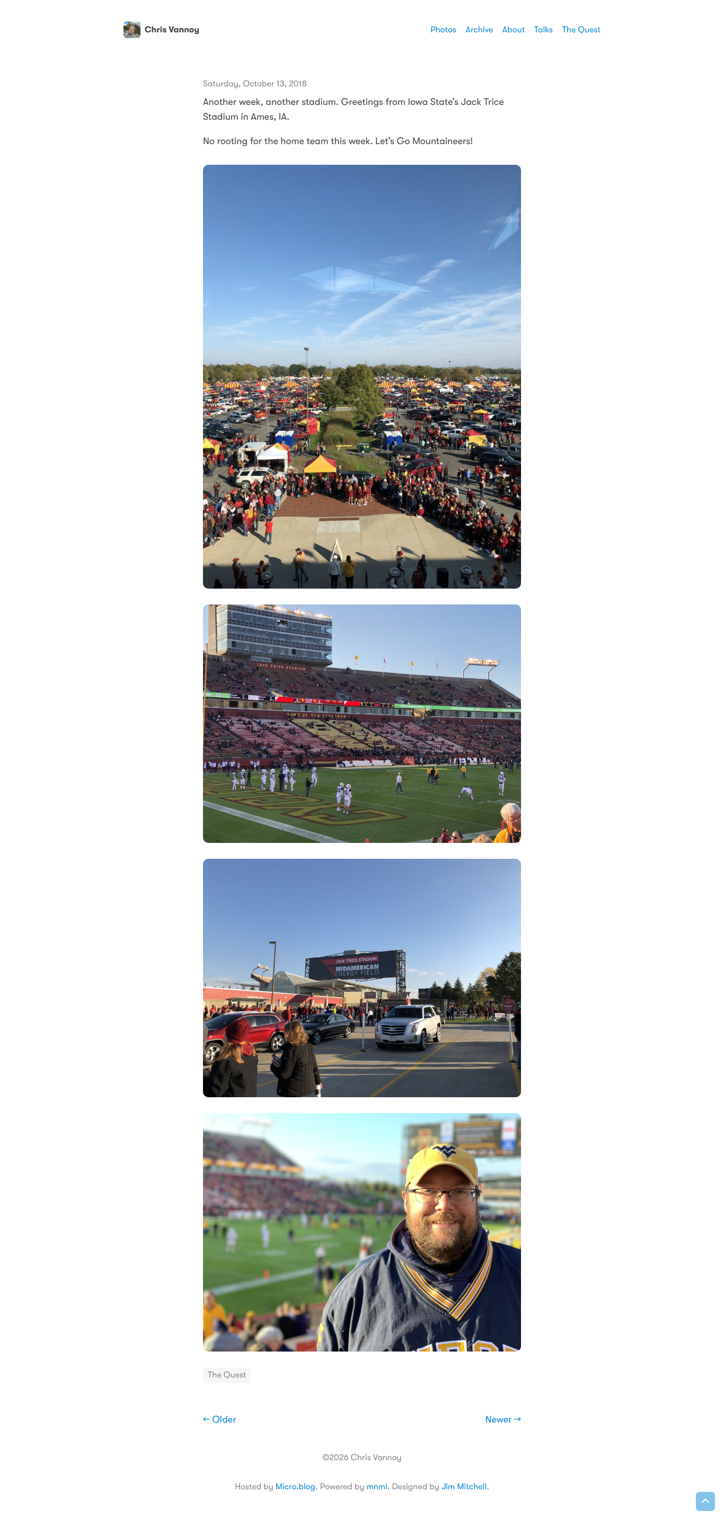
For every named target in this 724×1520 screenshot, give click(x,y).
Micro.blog (295, 1486)
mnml (376, 1486)
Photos (443, 29)
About (513, 29)
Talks (543, 29)
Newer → (503, 1420)
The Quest (581, 29)
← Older (219, 1420)
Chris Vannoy (172, 29)
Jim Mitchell (464, 1486)
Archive (479, 29)
